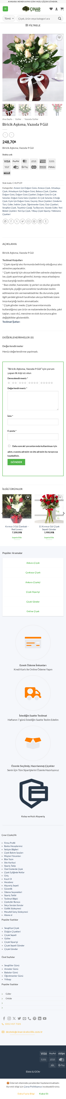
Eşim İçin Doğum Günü (18, 201)
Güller (18, 119)
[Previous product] (11, 134)
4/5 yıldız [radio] (32, 383)
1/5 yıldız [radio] (8, 383)
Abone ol (8, 915)
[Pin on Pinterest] (34, 221)
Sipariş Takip (10, 866)
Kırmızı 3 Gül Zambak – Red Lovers (17, 528)
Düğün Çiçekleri (12, 931)
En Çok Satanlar (45, 198)
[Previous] (8, 67)
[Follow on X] (14, 1019)
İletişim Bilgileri (11, 849)
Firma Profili (9, 843)
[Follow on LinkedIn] (39, 1019)
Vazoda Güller (31, 119)
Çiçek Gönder (11, 949)
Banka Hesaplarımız (13, 846)
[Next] (58, 67)
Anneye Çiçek (44, 188)
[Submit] (60, 18)
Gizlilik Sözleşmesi (12, 908)
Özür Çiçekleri (51, 204)
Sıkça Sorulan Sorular (13, 905)
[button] (5, 9)
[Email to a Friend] (28, 221)
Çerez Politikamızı (33, 1086)
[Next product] (5, 134)
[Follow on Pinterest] (34, 1019)
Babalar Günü (11, 972)
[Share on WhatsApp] (5, 221)
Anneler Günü (11, 969)
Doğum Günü (8, 194)
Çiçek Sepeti (10, 935)
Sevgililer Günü (11, 965)
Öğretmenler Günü (35, 204)
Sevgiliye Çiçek (9, 207)
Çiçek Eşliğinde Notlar (14, 872)
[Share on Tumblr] (45, 221)
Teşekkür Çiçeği (24, 207)
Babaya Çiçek (42, 191)
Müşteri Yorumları (12, 856)
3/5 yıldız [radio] (22, 383)
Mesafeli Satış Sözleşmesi (16, 912)
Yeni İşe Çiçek (24, 211)
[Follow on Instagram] (9, 1019)
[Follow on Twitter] (19, 1019)
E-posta (12, 430)
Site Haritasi (10, 862)
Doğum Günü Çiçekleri (26, 194)
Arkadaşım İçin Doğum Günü (21, 191)
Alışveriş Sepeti (11, 885)
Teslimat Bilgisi (11, 898)
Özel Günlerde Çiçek (13, 869)
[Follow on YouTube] (44, 1019)
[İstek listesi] (51, 8)
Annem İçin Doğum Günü (25, 188)
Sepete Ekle (17, 537)
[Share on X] (17, 221)
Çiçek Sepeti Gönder (14, 945)
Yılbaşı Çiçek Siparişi (40, 211)
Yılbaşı (7, 979)
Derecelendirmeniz (18, 378)
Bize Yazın (8, 859)
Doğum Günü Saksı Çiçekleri (24, 198)
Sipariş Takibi (10, 895)
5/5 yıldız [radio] (46, 383)
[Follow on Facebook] (4, 1019)
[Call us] (29, 1019)
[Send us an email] (24, 1019)
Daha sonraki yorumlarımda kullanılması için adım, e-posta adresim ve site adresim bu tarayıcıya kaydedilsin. (33, 451)
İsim (10, 416)
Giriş (6, 875)
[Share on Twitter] (22, 221)
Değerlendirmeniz (17, 388)
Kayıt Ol (8, 879)
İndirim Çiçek (20, 204)
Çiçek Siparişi (11, 942)
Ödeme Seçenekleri (13, 892)
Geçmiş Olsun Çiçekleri (41, 201)
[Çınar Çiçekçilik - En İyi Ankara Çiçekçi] (31, 8)
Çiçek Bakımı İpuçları (13, 852)
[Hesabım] (56, 8)
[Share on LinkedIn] (40, 221)
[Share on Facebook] (11, 221)
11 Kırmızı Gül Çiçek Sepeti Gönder (49, 528)
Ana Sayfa (7, 119)
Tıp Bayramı (38, 207)
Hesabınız (8, 882)
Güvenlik (8, 888)
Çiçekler (53, 191)
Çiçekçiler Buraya (12, 902)
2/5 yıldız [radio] (14, 383)
